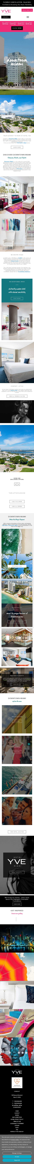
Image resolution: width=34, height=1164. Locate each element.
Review (17, 1115)
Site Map (17, 1125)
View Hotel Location (17, 831)
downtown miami (17, 61)
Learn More (17, 147)
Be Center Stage (17, 255)
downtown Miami (13, 138)
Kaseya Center (15, 261)
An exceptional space (17, 281)
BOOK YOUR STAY (17, 872)
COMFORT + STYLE (17, 386)
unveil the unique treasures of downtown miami (17, 615)
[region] (30, 17)
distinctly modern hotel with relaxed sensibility (17, 290)
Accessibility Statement (24, 271)
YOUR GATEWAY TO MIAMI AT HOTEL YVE (17, 135)
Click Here (17, 28)
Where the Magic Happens (17, 519)
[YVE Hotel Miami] (17, 1073)
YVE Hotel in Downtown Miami (10, 525)
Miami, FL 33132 (17, 1097)
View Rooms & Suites (17, 68)
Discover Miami (17, 566)
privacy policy (15, 1139)
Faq (17, 1129)
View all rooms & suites (17, 396)
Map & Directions (17, 1117)
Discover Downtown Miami (17, 155)
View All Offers (17, 506)
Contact (17, 1091)
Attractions (17, 777)
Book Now (26, 10)
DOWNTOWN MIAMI (17, 517)
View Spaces (17, 684)
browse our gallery (17, 913)
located (20, 257)
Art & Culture (17, 716)
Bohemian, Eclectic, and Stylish (17, 157)
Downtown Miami (8, 161)
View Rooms (17, 298)
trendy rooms (14, 390)
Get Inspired (17, 911)
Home (17, 1111)
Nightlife (17, 808)
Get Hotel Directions (17, 621)
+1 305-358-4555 (18, 1101)
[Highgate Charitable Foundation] (17, 1084)
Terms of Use (17, 1121)
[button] (27, 10)
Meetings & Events (17, 675)
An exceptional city (17, 607)
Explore (17, 721)
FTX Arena (19, 168)
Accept (17, 1156)
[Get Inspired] (17, 995)
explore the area (17, 701)
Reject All (17, 1160)
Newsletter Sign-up (17, 1131)
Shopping (17, 747)
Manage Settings (17, 1153)
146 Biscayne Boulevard (17, 1095)
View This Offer (17, 501)
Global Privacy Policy (17, 1119)
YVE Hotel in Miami (22, 142)
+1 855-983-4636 (18, 1103)
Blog (17, 1127)
